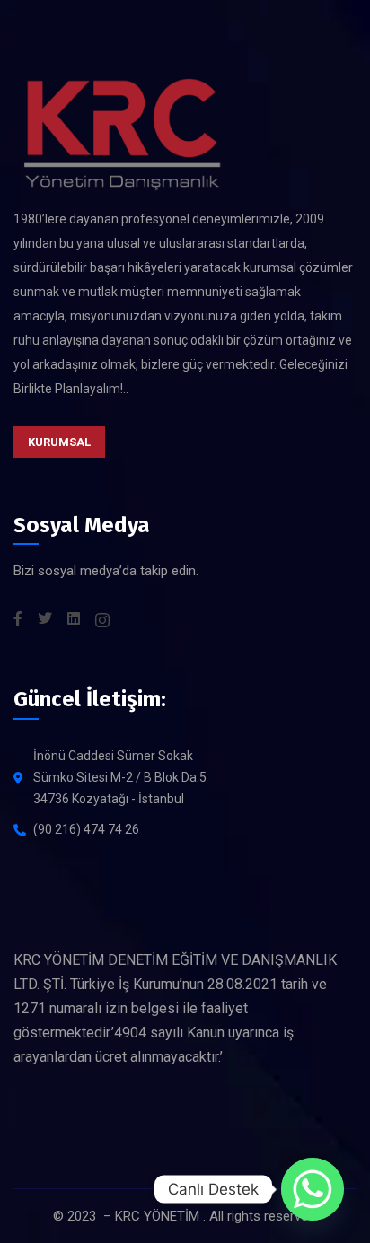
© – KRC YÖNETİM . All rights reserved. (185, 1216)
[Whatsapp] (312, 1189)
